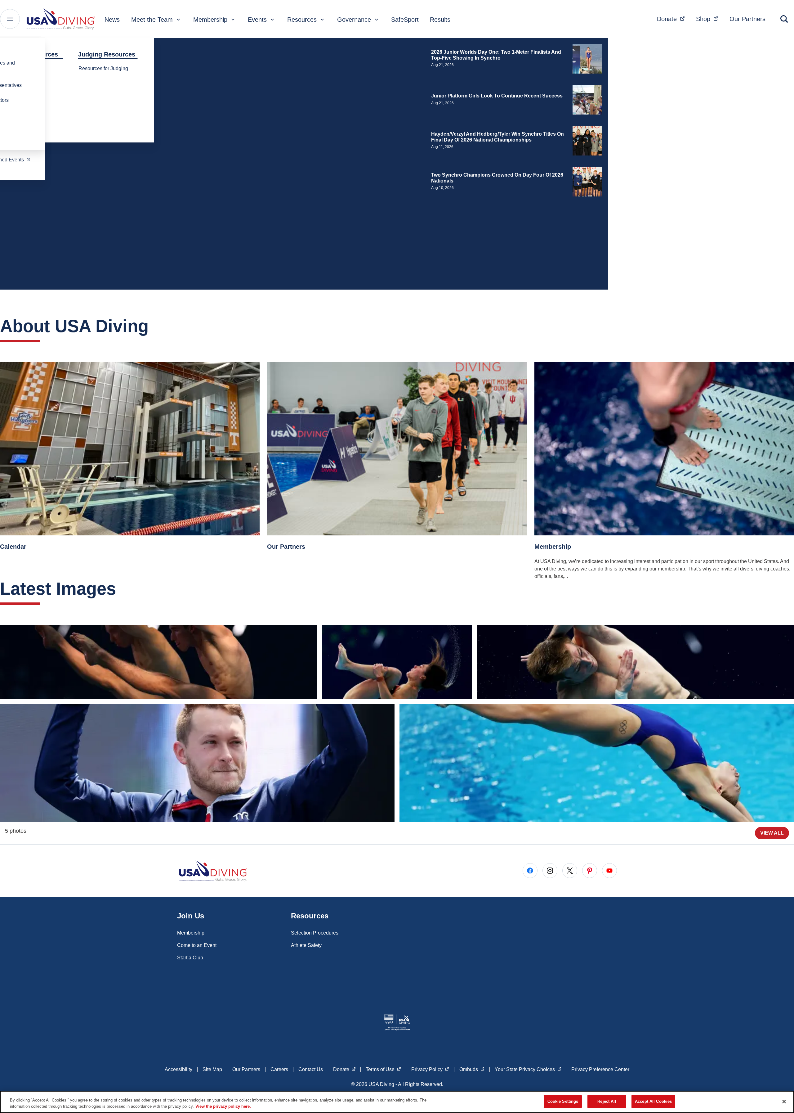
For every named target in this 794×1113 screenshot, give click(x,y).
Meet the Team (152, 19)
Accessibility (178, 1069)
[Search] (784, 19)
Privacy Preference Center (600, 1069)
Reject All (606, 1101)
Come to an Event (196, 945)
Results (440, 19)
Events (257, 19)
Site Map (212, 1069)
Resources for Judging (103, 68)
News (112, 19)
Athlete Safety (306, 945)
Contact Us (310, 1069)
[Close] (784, 1101)
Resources (302, 19)
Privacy (430, 1069)
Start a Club (190, 957)
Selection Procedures (314, 932)
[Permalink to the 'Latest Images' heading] (122, 588)
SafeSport (405, 19)
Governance (354, 19)
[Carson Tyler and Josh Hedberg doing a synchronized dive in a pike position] (158, 662)
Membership (210, 19)
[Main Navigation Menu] (10, 19)
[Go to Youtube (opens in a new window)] (609, 870)
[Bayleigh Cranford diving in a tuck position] (397, 662)
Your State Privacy (528, 1069)
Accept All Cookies (653, 1101)
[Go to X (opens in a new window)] (569, 870)
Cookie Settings (562, 1101)
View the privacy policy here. (223, 1106)
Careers (279, 1069)
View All (772, 833)
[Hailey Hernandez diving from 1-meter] (596, 763)
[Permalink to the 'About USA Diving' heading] (155, 326)
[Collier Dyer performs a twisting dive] (635, 662)
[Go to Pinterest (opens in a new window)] (589, 870)
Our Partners (747, 19)
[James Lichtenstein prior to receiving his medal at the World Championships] (197, 763)
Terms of (383, 1069)
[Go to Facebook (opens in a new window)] (530, 870)
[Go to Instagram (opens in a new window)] (549, 870)
